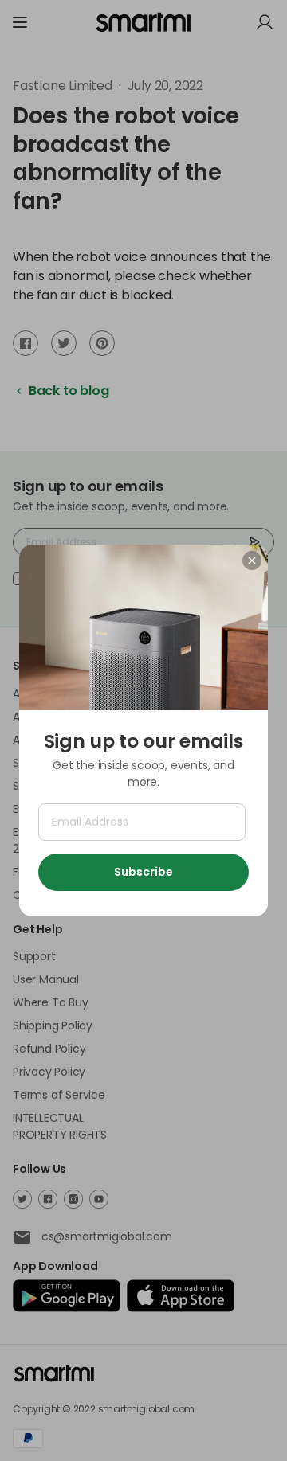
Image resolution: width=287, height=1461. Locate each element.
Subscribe (143, 872)
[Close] (251, 560)
